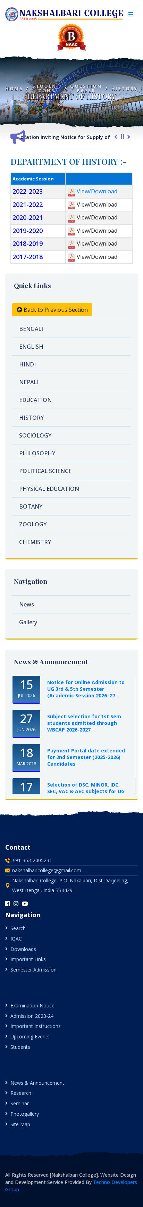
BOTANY (30, 506)
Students (20, 1047)
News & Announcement (37, 1083)
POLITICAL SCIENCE (45, 471)
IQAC (16, 938)
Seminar (19, 1103)
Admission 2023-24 (31, 1016)
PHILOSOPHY (37, 453)
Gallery (28, 622)
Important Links (28, 959)
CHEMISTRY (35, 542)
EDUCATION (35, 400)
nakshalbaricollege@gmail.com (46, 870)
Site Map (20, 1124)
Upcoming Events (30, 1036)
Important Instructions (35, 1026)
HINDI (27, 364)
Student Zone (46, 88)
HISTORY (124, 88)
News (26, 604)
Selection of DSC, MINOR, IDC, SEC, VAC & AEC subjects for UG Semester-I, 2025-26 (86, 791)
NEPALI (29, 382)
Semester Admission (33, 969)
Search (18, 928)
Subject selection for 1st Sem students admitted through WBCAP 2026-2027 (84, 723)
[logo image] (64, 14)
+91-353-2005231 (32, 860)
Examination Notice (32, 1005)
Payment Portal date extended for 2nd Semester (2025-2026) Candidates (86, 757)
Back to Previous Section (55, 310)
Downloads (23, 949)
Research (20, 1093)
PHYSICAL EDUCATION (49, 489)
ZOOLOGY (33, 524)
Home (14, 88)
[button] (131, 14)
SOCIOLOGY (35, 435)
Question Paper (86, 88)
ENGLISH (31, 346)
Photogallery (24, 1114)
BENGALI (31, 329)
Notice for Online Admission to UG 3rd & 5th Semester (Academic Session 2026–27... (86, 689)
